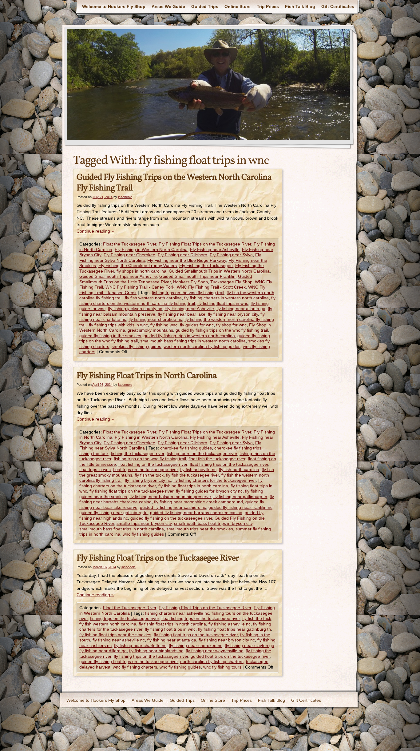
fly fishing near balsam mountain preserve (170, 496)
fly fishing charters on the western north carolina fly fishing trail (177, 300)
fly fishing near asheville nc (119, 639)
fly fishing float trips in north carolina (193, 485)
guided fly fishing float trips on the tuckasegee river (128, 661)
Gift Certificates (337, 6)
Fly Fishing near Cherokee (129, 254)
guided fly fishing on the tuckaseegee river (171, 518)
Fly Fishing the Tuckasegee (206, 265)
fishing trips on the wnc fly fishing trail (188, 292)
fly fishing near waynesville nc (214, 650)
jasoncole (125, 197)
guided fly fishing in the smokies (110, 335)
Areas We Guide (168, 6)
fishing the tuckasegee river (137, 453)
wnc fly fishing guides (143, 534)
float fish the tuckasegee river (216, 458)
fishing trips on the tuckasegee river (124, 618)
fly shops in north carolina (141, 271)
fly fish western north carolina (153, 297)
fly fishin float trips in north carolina (172, 623)
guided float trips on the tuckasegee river (230, 656)
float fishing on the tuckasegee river (152, 464)
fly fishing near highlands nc (156, 650)
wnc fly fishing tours (222, 667)
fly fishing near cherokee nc (155, 319)
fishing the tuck (94, 453)
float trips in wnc (95, 469)
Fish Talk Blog (300, 6)
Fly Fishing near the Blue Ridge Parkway (186, 260)
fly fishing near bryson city (233, 314)
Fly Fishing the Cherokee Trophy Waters (137, 265)
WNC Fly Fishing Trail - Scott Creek (211, 287)
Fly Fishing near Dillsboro (182, 254)
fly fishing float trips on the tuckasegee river (131, 491)
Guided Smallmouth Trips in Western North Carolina (219, 271)
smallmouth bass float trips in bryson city (213, 523)
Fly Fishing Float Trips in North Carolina (147, 376)
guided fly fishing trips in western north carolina (189, 335)
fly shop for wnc (231, 324)
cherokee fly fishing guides (186, 447)
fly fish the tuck (149, 475)
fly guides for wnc (197, 324)
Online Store (237, 6)
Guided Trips (204, 6)
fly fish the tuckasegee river (192, 475)
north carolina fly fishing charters (212, 661)
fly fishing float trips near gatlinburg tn (234, 629)
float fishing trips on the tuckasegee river (229, 464)
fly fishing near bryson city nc (227, 639)
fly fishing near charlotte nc (140, 645)
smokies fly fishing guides (136, 346)
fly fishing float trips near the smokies (115, 634)
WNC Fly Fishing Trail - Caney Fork (139, 287)
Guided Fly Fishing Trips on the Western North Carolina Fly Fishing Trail (174, 182)
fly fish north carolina (239, 469)
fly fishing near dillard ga (103, 650)
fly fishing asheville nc (229, 623)
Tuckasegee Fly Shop (231, 281)
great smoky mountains (150, 330)
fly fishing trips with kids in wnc (118, 324)
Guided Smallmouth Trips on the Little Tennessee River (165, 279)
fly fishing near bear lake (181, 314)
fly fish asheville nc (198, 469)
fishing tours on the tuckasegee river (202, 453)
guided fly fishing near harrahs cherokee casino (196, 512)
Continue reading (95, 231)
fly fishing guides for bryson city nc (209, 491)
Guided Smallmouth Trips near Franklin (197, 276)
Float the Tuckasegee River (129, 244)
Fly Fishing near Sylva (231, 254)
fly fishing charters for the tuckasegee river (214, 480)
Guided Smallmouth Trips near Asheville (118, 276)
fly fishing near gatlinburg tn (240, 496)
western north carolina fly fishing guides (202, 346)
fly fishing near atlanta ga (240, 308)
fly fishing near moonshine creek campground (198, 501)
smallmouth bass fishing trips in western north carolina (193, 340)
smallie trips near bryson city (144, 523)
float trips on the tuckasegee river (145, 469)
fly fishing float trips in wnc (222, 303)
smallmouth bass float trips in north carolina (121, 528)
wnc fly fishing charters (135, 667)
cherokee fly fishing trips (237, 447)
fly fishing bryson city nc (148, 480)
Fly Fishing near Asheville (215, 249)
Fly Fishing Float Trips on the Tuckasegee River (205, 244)
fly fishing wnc (163, 324)
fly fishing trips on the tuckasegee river (151, 656)
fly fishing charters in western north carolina (226, 297)
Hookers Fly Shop (190, 281)
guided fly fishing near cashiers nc (173, 507)
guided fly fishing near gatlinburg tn (113, 512)
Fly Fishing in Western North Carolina (151, 249)
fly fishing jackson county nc (135, 308)
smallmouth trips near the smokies (199, 528)
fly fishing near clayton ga (249, 645)
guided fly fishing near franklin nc (240, 507)
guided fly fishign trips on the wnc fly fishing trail (222, 330)
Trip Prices (268, 6)
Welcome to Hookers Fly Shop (113, 6)
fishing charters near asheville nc (177, 613)
